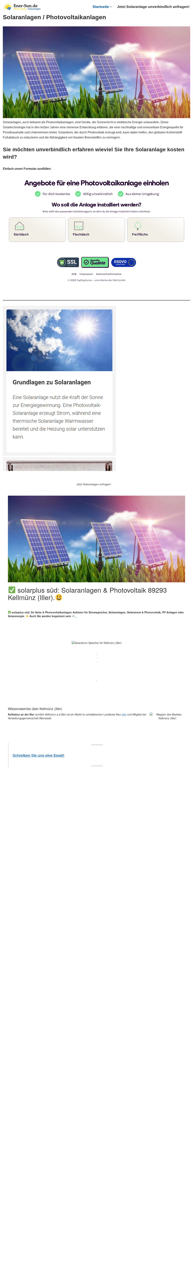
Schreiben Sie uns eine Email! (38, 755)
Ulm (124, 714)
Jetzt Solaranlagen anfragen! (94, 484)
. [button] (75, 616)
